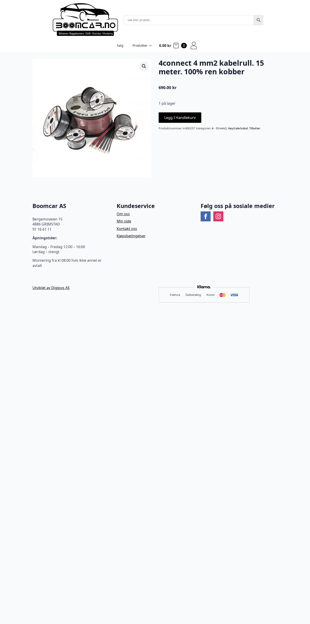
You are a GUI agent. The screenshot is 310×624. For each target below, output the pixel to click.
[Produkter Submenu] (152, 45)
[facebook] (206, 216)
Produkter (140, 45)
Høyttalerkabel (238, 128)
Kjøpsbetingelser (131, 235)
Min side (124, 221)
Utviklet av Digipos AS (51, 287)
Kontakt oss (127, 228)
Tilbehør (254, 128)
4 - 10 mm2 (219, 128)
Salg (120, 45)
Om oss (123, 213)
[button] (144, 66)
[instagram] (218, 216)
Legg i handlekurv (180, 117)
